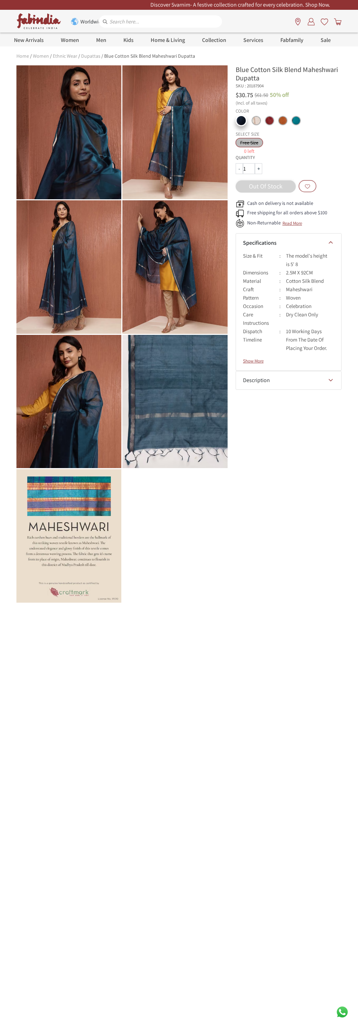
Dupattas (90, 56)
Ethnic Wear (65, 56)
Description (256, 380)
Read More (292, 223)
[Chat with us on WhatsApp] (342, 1011)
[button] (241, 120)
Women (41, 56)
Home (22, 56)
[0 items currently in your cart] (336, 21)
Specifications (260, 242)
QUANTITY (245, 157)
